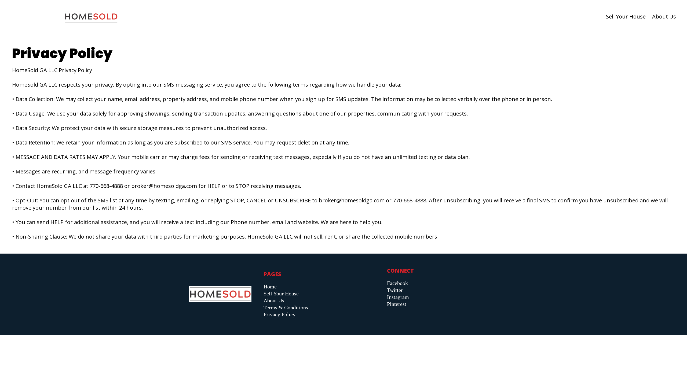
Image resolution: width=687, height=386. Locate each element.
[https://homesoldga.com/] (91, 16)
